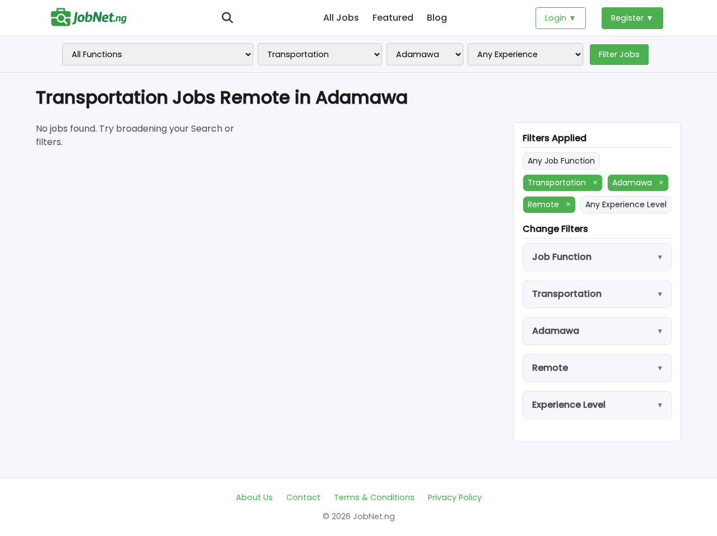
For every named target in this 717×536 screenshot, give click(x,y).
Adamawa (638, 182)
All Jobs (341, 17)
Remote (549, 204)
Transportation (563, 182)
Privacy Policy (455, 497)
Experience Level (569, 404)
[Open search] (227, 18)
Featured (393, 17)
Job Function (562, 256)
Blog (437, 17)
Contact (303, 497)
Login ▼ (560, 18)
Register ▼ (632, 18)
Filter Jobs (619, 54)
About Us (254, 497)
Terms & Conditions (374, 497)
